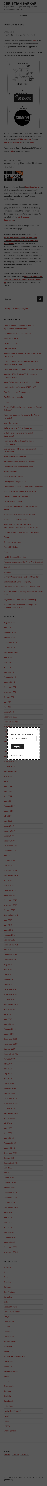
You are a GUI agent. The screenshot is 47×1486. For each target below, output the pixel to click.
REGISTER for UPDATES (22, 734)
